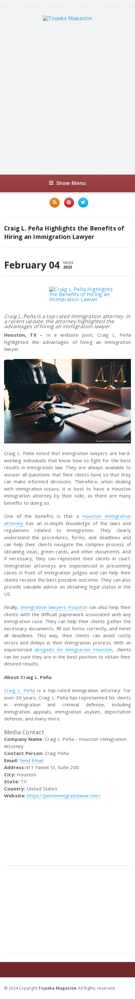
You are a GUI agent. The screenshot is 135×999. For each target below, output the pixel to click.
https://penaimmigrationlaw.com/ (64, 795)
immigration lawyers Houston (54, 607)
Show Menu (71, 183)
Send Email (31, 760)
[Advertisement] (67, 97)
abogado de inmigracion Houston (73, 649)
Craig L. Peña (19, 690)
